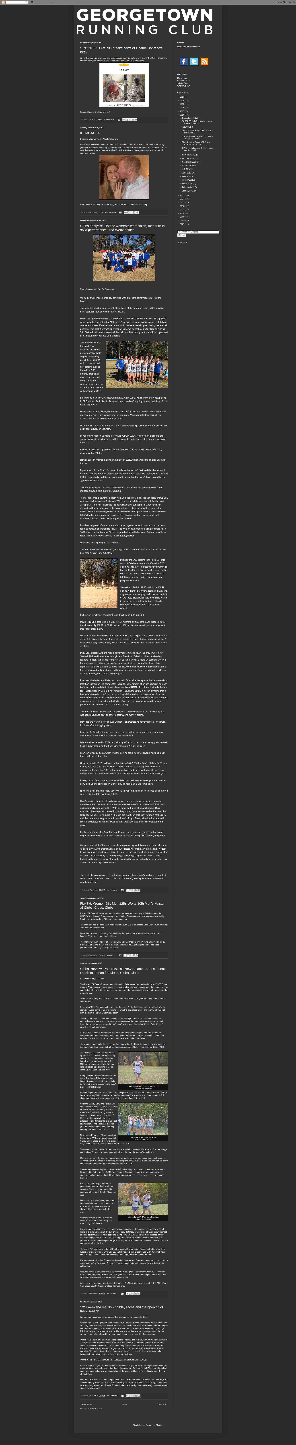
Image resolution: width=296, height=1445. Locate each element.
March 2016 (187, 184)
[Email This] (123, 119)
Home (124, 1404)
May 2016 (186, 176)
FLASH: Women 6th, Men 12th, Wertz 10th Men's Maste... (197, 137)
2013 (182, 203)
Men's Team (182, 78)
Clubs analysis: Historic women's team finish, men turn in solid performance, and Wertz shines (122, 228)
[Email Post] (119, 119)
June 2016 (187, 173)
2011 (182, 210)
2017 (182, 111)
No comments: (109, 119)
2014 (182, 199)
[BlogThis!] (126, 119)
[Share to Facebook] (132, 119)
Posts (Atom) (97, 1409)
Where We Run (183, 86)
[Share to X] (129, 119)
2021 (182, 97)
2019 (182, 104)
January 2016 (188, 191)
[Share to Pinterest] (135, 119)
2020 (182, 100)
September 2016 (189, 162)
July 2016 (186, 169)
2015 (182, 195)
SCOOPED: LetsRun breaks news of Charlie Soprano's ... (197, 122)
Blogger (159, 1425)
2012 (182, 206)
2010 (182, 213)
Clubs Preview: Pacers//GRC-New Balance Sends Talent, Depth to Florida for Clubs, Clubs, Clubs (123, 971)
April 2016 (186, 180)
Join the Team (183, 83)
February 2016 (188, 187)
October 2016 (188, 158)
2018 (182, 108)
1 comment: (111, 955)
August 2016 (187, 166)
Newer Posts (86, 1404)
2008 (182, 221)
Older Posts (162, 1404)
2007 (182, 224)
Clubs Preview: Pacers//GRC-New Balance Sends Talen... (196, 143)
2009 (182, 217)
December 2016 (189, 118)
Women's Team (183, 81)
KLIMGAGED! (90, 133)
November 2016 (189, 155)
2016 (182, 115)
